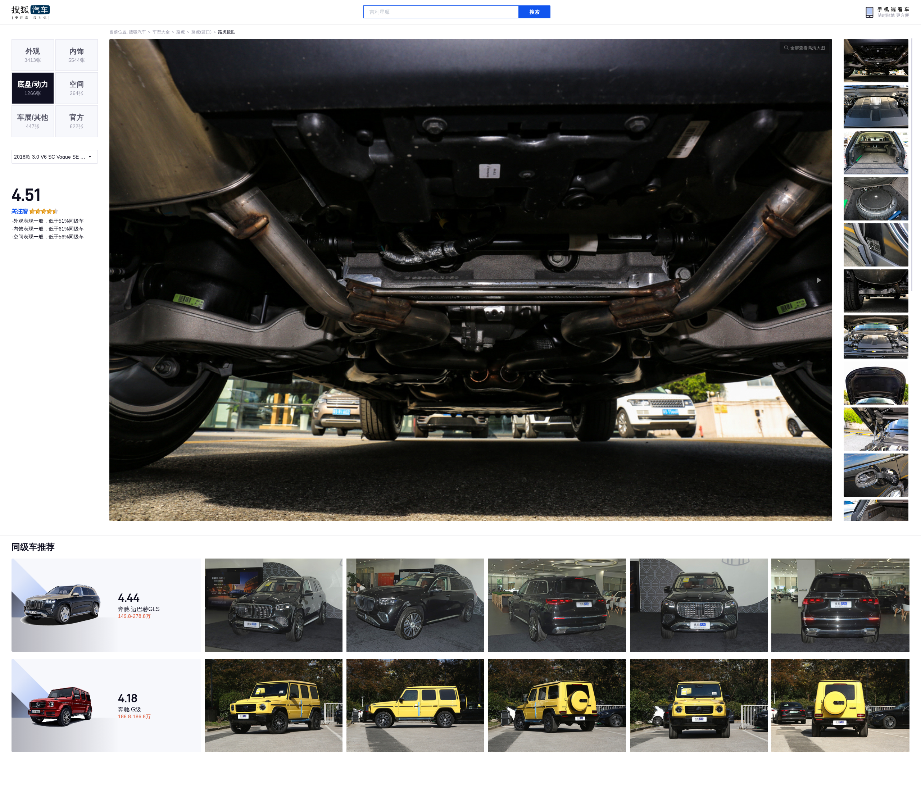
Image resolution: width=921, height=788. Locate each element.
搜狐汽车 (31, 12)
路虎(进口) (201, 32)
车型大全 (161, 32)
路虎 (180, 32)
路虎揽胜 (226, 32)
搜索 (535, 12)
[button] (290, 280)
